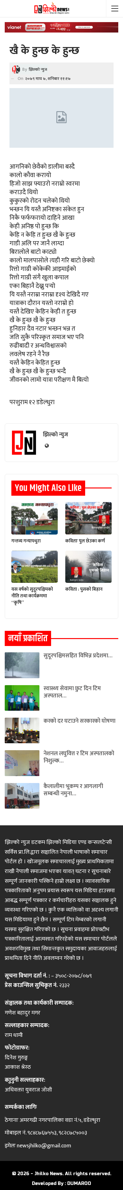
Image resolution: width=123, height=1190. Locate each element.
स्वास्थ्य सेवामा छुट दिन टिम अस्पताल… (72, 692)
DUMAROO (79, 1183)
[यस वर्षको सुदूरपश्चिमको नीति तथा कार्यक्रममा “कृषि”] (34, 567)
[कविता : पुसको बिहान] (88, 567)
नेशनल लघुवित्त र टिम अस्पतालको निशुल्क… (79, 757)
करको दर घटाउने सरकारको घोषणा (79, 721)
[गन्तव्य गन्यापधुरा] (34, 518)
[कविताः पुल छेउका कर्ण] (88, 518)
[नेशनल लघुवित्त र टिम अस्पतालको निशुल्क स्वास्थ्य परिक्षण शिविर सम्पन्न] (22, 763)
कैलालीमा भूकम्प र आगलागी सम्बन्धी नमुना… (73, 790)
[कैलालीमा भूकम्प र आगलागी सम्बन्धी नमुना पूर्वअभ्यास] (22, 796)
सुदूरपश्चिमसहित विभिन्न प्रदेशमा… (78, 656)
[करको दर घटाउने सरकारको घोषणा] (22, 730)
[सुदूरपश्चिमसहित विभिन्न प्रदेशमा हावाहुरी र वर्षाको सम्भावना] (22, 665)
